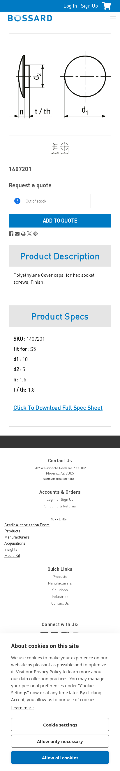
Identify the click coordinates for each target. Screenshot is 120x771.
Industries (60, 596)
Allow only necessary (60, 741)
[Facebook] (11, 233)
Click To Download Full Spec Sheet (58, 407)
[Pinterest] (35, 233)
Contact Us (60, 603)
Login (51, 499)
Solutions (60, 590)
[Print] (23, 233)
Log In (70, 6)
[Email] (17, 233)
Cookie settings (60, 725)
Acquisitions (14, 543)
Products (12, 530)
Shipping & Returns (60, 506)
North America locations (58, 478)
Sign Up (89, 6)
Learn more (22, 707)
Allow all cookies (60, 758)
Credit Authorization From (27, 524)
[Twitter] (29, 233)
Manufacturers (17, 536)
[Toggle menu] (110, 18)
